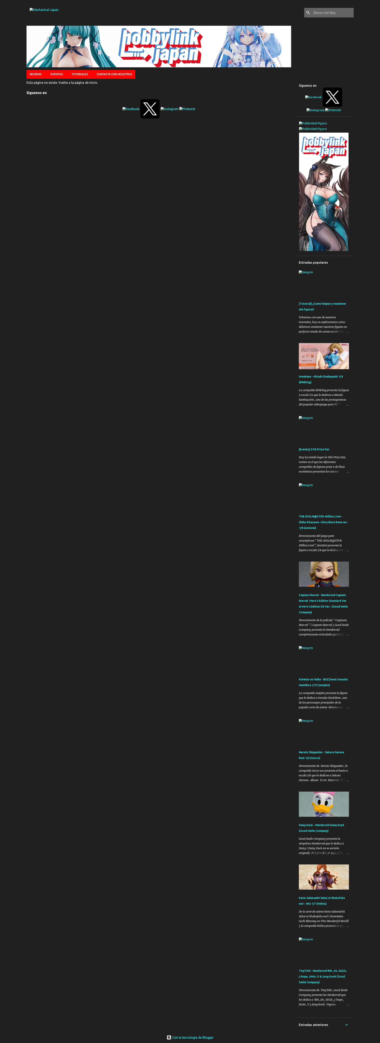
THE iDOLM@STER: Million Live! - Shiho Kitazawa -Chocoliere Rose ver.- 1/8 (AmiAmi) (323, 522)
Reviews (36, 74)
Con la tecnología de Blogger (192, 1037)
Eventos (56, 74)
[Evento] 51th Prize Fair (314, 449)
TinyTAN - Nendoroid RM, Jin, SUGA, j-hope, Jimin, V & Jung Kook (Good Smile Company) (323, 976)
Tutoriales (80, 74)
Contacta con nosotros (114, 74)
